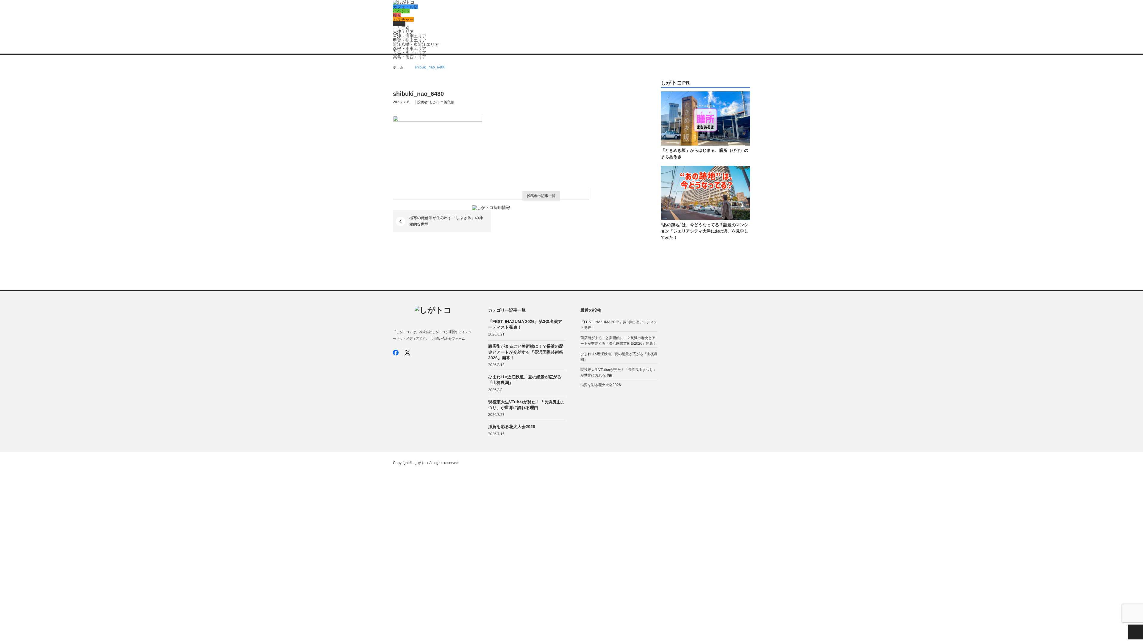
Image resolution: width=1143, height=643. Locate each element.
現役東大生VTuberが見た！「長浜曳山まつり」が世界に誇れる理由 (526, 404)
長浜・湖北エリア (409, 52)
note (430, 352)
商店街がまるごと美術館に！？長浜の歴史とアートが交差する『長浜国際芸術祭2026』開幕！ (525, 352)
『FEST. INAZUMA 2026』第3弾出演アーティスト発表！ (525, 324)
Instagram (419, 352)
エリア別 (401, 27)
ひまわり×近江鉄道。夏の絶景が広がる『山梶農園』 (524, 379)
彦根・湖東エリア (409, 48)
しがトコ (421, 463)
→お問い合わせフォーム (447, 338)
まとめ (399, 23)
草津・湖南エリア (409, 36)
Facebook (396, 352)
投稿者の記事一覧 (541, 196)
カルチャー (403, 19)
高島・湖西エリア (409, 56)
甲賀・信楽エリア (409, 40)
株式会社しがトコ (432, 332)
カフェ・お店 (405, 6)
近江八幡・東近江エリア (416, 44)
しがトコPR (675, 83)
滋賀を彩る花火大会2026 (511, 426)
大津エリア (403, 31)
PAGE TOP (1135, 632)
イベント (401, 11)
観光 (397, 15)
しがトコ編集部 (442, 102)
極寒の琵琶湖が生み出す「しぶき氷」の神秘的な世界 (446, 221)
